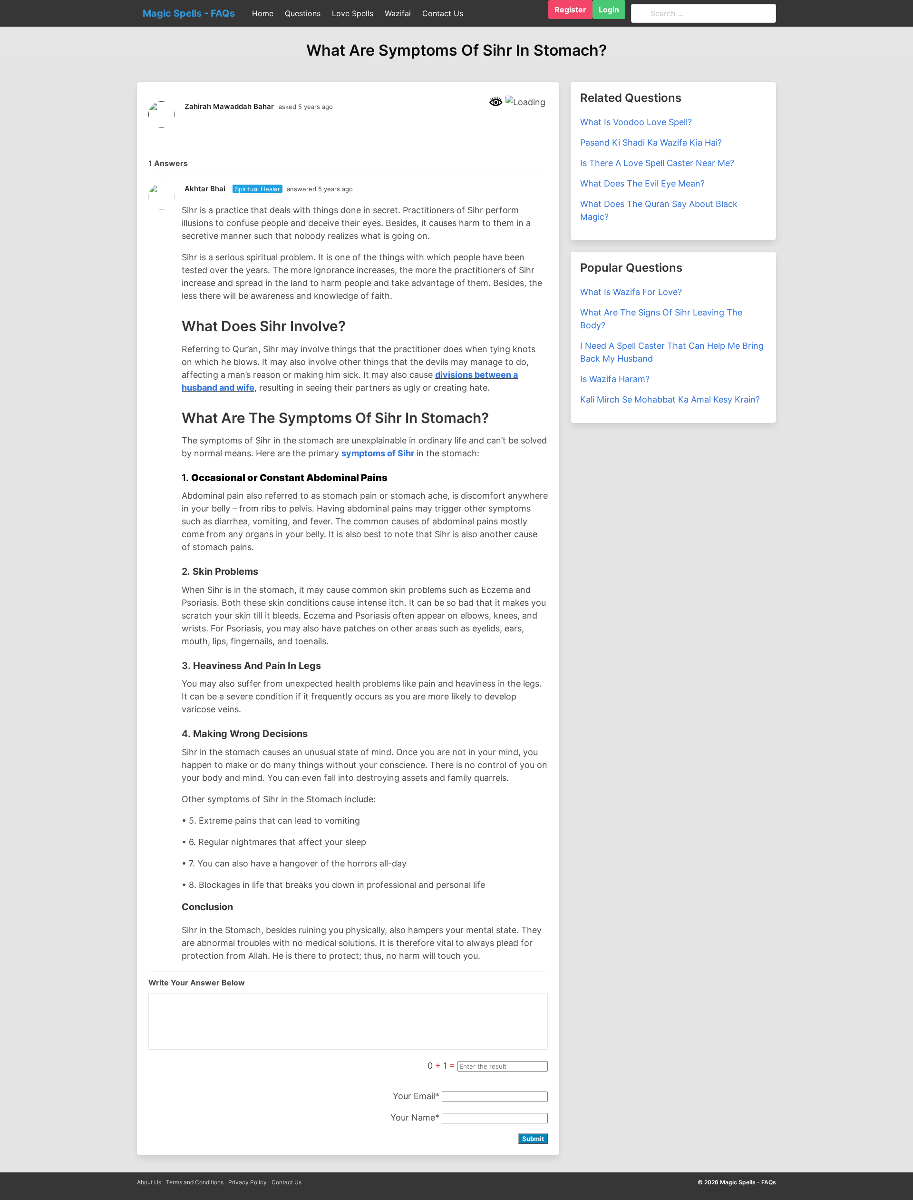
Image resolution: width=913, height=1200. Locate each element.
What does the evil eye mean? (642, 183)
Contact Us (286, 1182)
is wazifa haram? (615, 379)
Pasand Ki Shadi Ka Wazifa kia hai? (651, 143)
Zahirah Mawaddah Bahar (229, 106)
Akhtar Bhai (205, 188)
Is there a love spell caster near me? (657, 163)
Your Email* (416, 1096)
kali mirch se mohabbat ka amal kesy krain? (670, 399)
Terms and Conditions (194, 1182)
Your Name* (414, 1117)
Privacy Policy (247, 1182)
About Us (149, 1182)
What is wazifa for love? (631, 292)
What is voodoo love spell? (636, 122)
